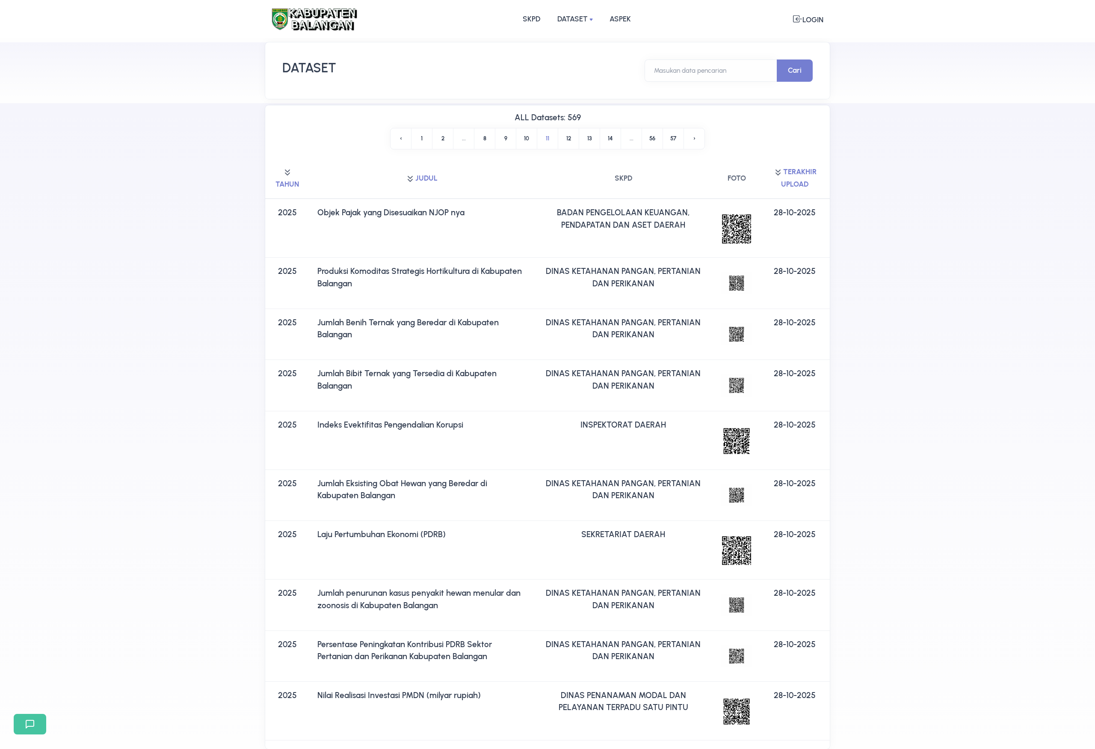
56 (652, 138)
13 (589, 138)
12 (568, 138)
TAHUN (287, 184)
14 (610, 138)
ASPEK (620, 19)
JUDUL (426, 178)
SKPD (531, 19)
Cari (795, 70)
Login (812, 19)
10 (526, 138)
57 (673, 138)
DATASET (572, 19)
